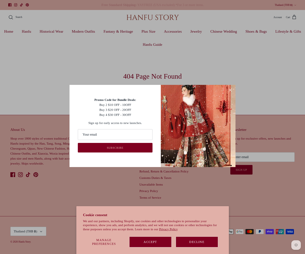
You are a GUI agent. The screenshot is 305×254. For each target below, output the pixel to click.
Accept (150, 242)
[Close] (230, 90)
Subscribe (115, 147)
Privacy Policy (168, 229)
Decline (196, 242)
